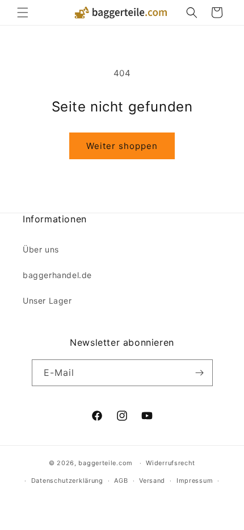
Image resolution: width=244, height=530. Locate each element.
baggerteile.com (105, 463)
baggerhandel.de (57, 275)
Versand (152, 481)
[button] (22, 12)
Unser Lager (47, 300)
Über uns (41, 249)
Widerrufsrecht (170, 463)
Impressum (194, 481)
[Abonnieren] (199, 372)
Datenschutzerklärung (67, 481)
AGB (121, 481)
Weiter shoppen (122, 145)
